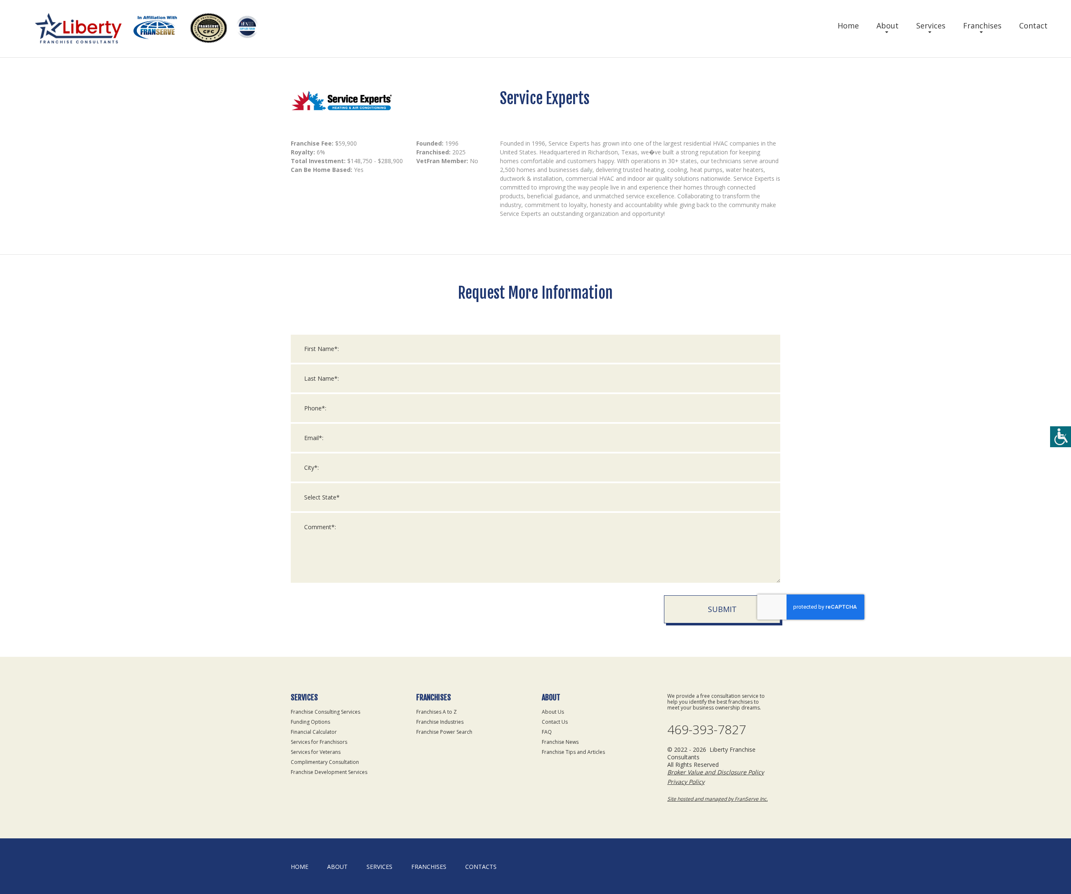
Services (930, 25)
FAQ (547, 731)
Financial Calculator (314, 731)
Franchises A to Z (436, 711)
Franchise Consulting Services (325, 711)
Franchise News (560, 741)
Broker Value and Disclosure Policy (715, 772)
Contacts (481, 867)
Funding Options (310, 721)
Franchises (982, 25)
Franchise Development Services (329, 772)
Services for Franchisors (319, 741)
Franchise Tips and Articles (573, 752)
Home (848, 25)
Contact (1033, 25)
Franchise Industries (440, 721)
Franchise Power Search (444, 731)
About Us (553, 711)
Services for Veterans (316, 752)
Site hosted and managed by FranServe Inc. (717, 798)
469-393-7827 (706, 729)
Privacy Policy (686, 782)
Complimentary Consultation (325, 762)
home (299, 867)
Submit (722, 609)
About (887, 25)
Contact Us (555, 721)
